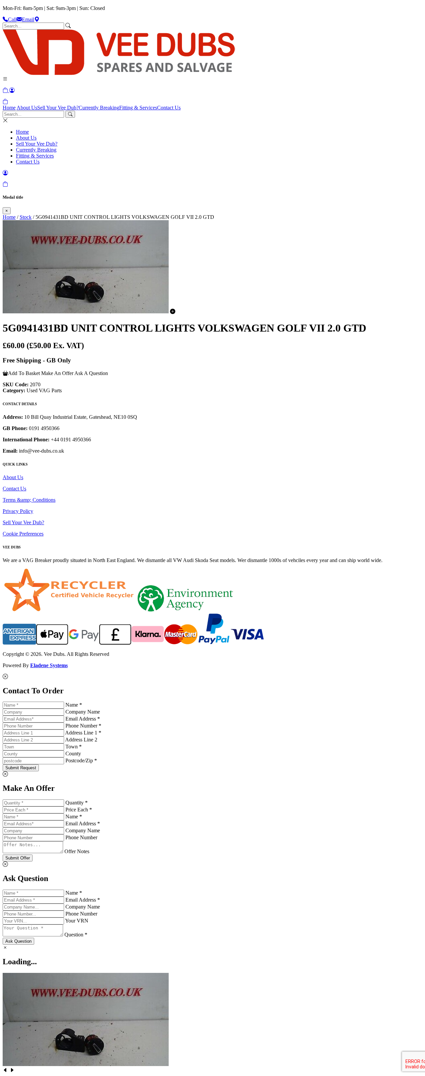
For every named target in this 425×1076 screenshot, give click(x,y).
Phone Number (81, 837)
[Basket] (5, 101)
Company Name (82, 712)
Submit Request (20, 767)
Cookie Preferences (23, 534)
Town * (73, 746)
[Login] (12, 90)
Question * (75, 934)
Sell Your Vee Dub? (58, 107)
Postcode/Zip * (81, 760)
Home (9, 107)
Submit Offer (17, 857)
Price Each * (78, 809)
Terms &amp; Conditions (29, 500)
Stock (26, 217)
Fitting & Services (138, 107)
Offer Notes (76, 851)
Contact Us (169, 107)
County (73, 753)
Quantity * (76, 802)
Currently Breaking (99, 107)
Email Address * (82, 719)
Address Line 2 (81, 739)
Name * (73, 705)
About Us (27, 107)
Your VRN (76, 920)
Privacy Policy (18, 511)
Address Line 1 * (83, 732)
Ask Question (18, 941)
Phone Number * (83, 725)
